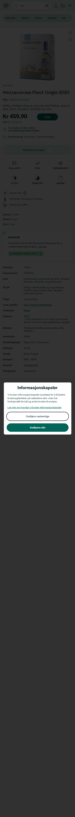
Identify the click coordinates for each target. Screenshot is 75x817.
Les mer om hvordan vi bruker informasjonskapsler (35, 407)
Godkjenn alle (37, 427)
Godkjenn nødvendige (37, 416)
